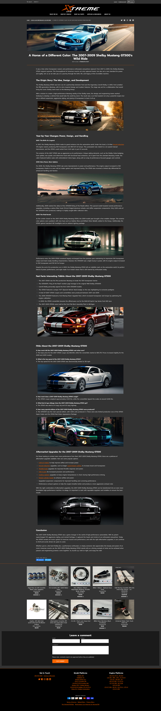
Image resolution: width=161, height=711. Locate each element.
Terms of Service (71, 702)
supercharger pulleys (74, 466)
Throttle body (43, 469)
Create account (122, 2)
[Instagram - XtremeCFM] (127, 20)
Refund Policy (81, 702)
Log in (115, 2)
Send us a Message (49, 676)
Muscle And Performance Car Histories (41, 20)
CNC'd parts (43, 472)
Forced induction (44, 466)
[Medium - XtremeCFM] (130, 20)
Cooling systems (44, 475)
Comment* (55, 645)
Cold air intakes (44, 463)
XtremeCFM (36, 591)
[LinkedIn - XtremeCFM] (133, 20)
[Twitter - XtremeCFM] (122, 20)
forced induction (118, 144)
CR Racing (124, 593)
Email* (83, 638)
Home (28, 20)
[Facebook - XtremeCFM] (124, 20)
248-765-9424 (38, 676)
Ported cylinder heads (46, 478)
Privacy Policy (90, 702)
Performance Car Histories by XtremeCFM (87, 704)
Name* (54, 638)
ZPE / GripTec (37, 626)
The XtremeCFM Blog (68, 704)
